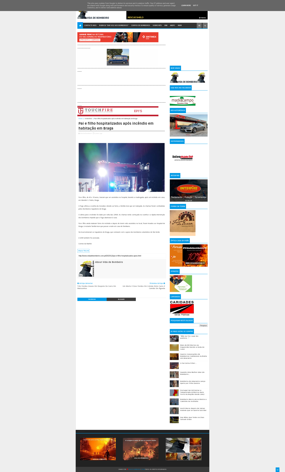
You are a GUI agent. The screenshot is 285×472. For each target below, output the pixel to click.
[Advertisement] (117, 77)
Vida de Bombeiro (134, 469)
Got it (195, 5)
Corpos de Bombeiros (140, 25)
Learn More (186, 5)
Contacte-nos (90, 25)
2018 (143, 469)
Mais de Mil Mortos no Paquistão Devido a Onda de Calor (192, 347)
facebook (92, 299)
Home (80, 118)
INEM (180, 25)
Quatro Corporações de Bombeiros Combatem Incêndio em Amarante (193, 356)
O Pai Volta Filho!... (188, 363)
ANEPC (172, 25)
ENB (165, 25)
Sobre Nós (157, 25)
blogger (121, 299)
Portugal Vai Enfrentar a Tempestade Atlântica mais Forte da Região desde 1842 (192, 392)
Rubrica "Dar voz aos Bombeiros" (114, 25)
